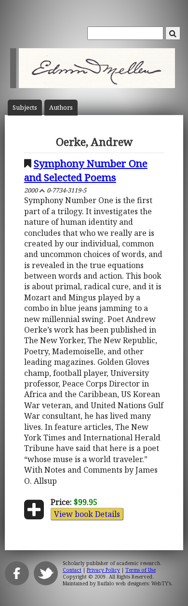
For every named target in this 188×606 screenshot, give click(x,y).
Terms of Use (140, 570)
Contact (72, 570)
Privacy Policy (103, 570)
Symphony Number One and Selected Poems (86, 170)
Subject (25, 107)
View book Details (87, 514)
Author (61, 107)
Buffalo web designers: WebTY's (134, 583)
